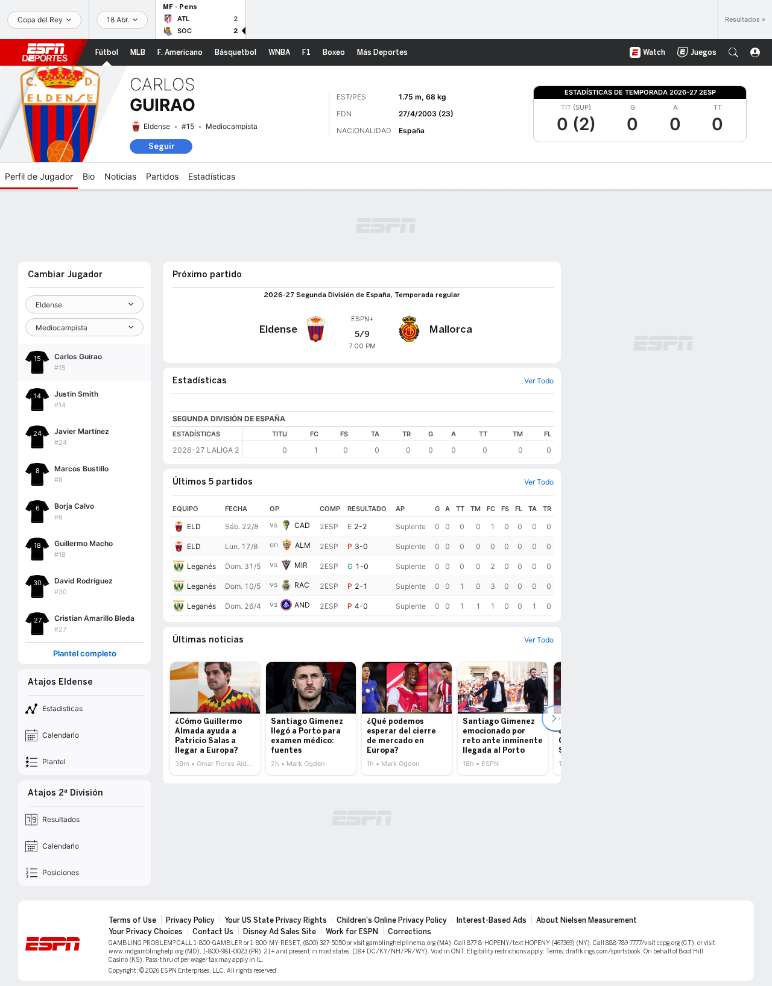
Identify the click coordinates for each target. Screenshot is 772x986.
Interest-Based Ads (492, 920)
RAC (301, 584)
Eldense (157, 126)
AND (302, 604)
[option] (215, 718)
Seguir (161, 146)
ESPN (45, 52)
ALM (303, 545)
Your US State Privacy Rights (275, 920)
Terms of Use (132, 920)
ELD (194, 526)
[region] (398, 442)
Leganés (201, 566)
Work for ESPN (352, 932)
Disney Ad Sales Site (279, 932)
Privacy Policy (190, 920)
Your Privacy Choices (146, 932)
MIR (301, 565)
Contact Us (212, 932)
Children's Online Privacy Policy (392, 920)
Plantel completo (84, 653)
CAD (302, 525)
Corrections (409, 932)
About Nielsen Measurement (586, 920)
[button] (733, 52)
